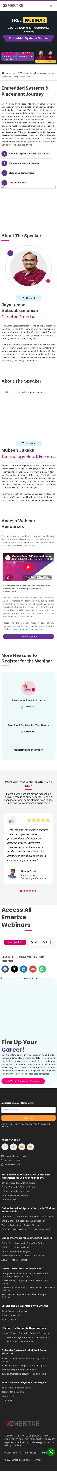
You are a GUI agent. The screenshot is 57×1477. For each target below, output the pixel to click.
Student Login (8, 1396)
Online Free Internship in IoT (15, 1247)
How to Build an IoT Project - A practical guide (23, 1365)
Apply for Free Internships (14, 1259)
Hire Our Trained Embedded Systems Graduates (25, 1333)
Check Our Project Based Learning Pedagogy (23, 1220)
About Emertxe (8, 1319)
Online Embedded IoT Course (15, 1191)
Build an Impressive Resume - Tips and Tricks (23, 1373)
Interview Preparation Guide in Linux (19, 1369)
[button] (21, 891)
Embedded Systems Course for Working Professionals (27, 1216)
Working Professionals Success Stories (20, 1225)
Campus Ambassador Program (16, 1251)
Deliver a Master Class (12, 1315)
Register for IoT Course (12, 1391)
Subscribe (28, 1117)
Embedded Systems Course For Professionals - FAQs (26, 1229)
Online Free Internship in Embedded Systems (23, 1243)
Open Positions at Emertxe (14, 1311)
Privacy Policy (10, 1452)
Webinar (24, 73)
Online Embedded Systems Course (18, 1187)
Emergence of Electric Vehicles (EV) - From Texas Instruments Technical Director (24, 1275)
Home (7, 73)
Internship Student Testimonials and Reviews (23, 1255)
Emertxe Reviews (9, 1199)
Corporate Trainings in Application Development (25, 1337)
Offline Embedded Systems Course (18, 1183)
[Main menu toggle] (51, 6)
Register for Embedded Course (16, 1387)
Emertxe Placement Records (15, 1195)
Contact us (6, 1400)
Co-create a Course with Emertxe (17, 1341)
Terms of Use (29, 1452)
